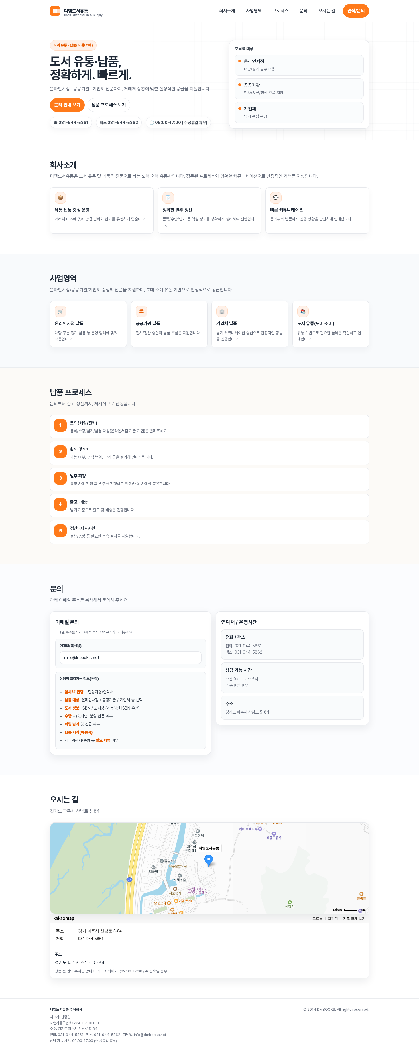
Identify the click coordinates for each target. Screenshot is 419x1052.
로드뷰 (317, 919)
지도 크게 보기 (354, 919)
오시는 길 (326, 10)
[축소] (362, 867)
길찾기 (333, 919)
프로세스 (281, 10)
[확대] (362, 858)
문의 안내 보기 (67, 105)
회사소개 (227, 10)
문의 (304, 10)
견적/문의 (356, 10)
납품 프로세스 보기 (109, 105)
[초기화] (362, 878)
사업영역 (254, 10)
